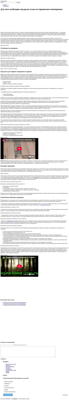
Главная (5, 4)
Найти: (2, 2)
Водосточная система (11, 364)
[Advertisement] (34, 21)
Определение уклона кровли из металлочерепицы (14, 302)
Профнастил (9, 369)
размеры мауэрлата (33, 193)
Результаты (65, 394)
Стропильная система (11, 370)
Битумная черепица (9, 387)
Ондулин (8, 367)
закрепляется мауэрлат (45, 204)
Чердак (7, 371)
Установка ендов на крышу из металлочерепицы (14, 303)
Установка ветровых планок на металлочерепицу (14, 304)
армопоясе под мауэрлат (12, 220)
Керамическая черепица (10, 391)
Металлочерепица (10, 366)
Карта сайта (6, 6)
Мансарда (8, 365)
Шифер (7, 372)
